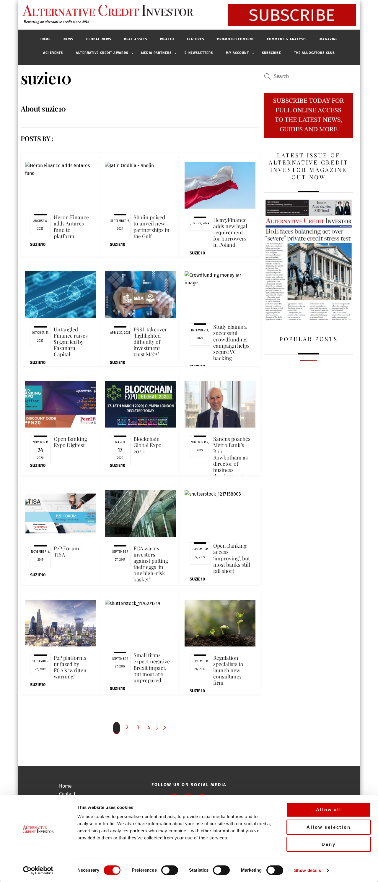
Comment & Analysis (287, 39)
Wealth (167, 39)
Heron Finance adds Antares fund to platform (71, 226)
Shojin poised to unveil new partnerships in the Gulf (151, 226)
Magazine (329, 39)
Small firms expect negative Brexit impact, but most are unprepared (151, 667)
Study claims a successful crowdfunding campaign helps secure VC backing (231, 342)
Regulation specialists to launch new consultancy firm (228, 670)
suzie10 (37, 244)
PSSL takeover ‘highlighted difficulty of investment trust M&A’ (150, 342)
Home (45, 39)
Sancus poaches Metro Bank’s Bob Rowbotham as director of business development (231, 457)
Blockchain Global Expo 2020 (147, 444)
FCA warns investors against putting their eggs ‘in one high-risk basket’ (150, 564)
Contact (67, 793)
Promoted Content (235, 39)
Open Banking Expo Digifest (70, 441)
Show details (307, 870)
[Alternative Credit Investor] (106, 10)
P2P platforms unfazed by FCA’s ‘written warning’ (70, 667)
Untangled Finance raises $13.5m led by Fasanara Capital (71, 342)
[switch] (169, 870)
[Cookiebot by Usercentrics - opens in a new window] (38, 870)
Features (195, 39)
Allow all (328, 809)
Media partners (156, 53)
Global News (98, 39)
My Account (237, 53)
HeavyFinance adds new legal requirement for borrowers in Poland (230, 232)
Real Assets (135, 39)
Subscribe (271, 53)
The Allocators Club (314, 53)
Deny (328, 844)
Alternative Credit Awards (102, 53)
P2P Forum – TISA (68, 551)
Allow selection (329, 827)
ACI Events (53, 53)
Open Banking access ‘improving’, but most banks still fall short (231, 558)
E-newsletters (199, 53)
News (68, 39)
